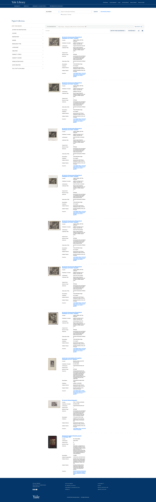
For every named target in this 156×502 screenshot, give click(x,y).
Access (14, 33)
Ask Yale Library (125, 2)
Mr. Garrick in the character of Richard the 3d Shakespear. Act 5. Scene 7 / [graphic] (72, 38)
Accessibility (101, 483)
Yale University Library (22, 2)
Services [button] (26, 6)
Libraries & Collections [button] (39, 6)
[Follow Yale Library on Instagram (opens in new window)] (34, 489)
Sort (117, 30)
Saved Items (105, 2)
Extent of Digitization (19, 29)
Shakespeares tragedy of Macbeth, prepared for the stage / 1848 (71, 436)
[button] (96, 11)
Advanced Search (105, 11)
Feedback (67, 489)
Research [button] (16, 6)
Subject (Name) (17, 58)
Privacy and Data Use (103, 487)
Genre (14, 40)
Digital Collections (18, 21)
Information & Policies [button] (56, 6)
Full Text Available (18, 68)
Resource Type (16, 43)
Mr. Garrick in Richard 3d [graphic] (69, 400)
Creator (14, 51)
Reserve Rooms (133, 2)
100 (131, 30)
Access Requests (113, 2)
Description (64, 14)
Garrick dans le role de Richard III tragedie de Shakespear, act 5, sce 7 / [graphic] (71, 359)
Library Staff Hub (102, 489)
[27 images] (52, 441)
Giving (99, 485)
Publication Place (17, 61)
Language (15, 47)
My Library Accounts (70, 485)
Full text (69, 14)
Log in (119, 2)
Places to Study (141, 2)
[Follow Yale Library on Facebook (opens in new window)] (33, 489)
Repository (15, 36)
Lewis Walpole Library (77, 73)
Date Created (16, 65)
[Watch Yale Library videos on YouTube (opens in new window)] (36, 489)
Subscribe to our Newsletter (72, 487)
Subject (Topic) (17, 54)
